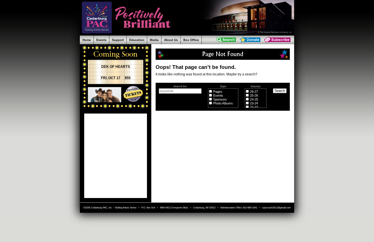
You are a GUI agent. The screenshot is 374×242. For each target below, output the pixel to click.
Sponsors (220, 99)
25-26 (254, 95)
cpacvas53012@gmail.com (276, 207)
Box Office (191, 40)
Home (86, 40)
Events (101, 40)
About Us (171, 40)
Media (154, 40)
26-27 (254, 91)
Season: (256, 86)
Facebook (284, 8)
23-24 (254, 103)
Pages (217, 91)
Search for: (180, 86)
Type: (223, 86)
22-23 (254, 107)
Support (118, 40)
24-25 (254, 99)
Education (136, 40)
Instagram (290, 8)
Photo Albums (223, 103)
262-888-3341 (250, 207)
